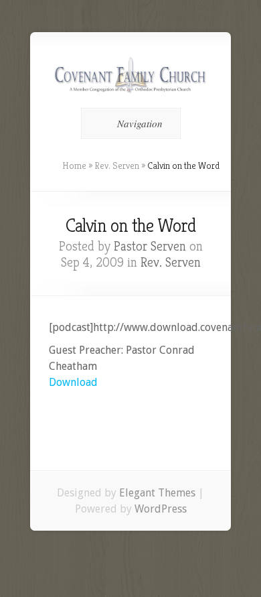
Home (74, 165)
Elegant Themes (157, 492)
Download (73, 382)
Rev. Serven (116, 165)
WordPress (161, 509)
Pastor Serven (150, 246)
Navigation (140, 123)
